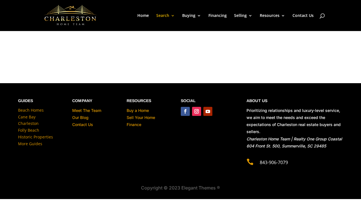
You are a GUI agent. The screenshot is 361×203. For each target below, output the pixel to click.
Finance (134, 124)
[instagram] (196, 111)
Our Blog (80, 117)
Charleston (28, 123)
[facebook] (185, 111)
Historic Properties (35, 137)
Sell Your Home (141, 117)
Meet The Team (86, 110)
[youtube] (207, 111)
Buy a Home (138, 110)
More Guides (30, 143)
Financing (217, 16)
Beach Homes (31, 110)
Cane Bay (27, 117)
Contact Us (303, 16)
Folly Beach (28, 130)
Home (143, 16)
